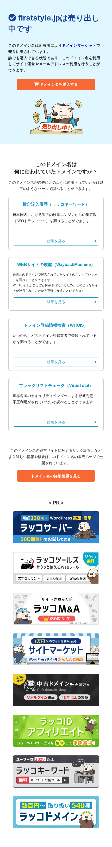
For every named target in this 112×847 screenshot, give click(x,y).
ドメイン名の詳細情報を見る (56, 476)
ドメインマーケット (79, 45)
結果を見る (56, 241)
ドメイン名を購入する (59, 84)
